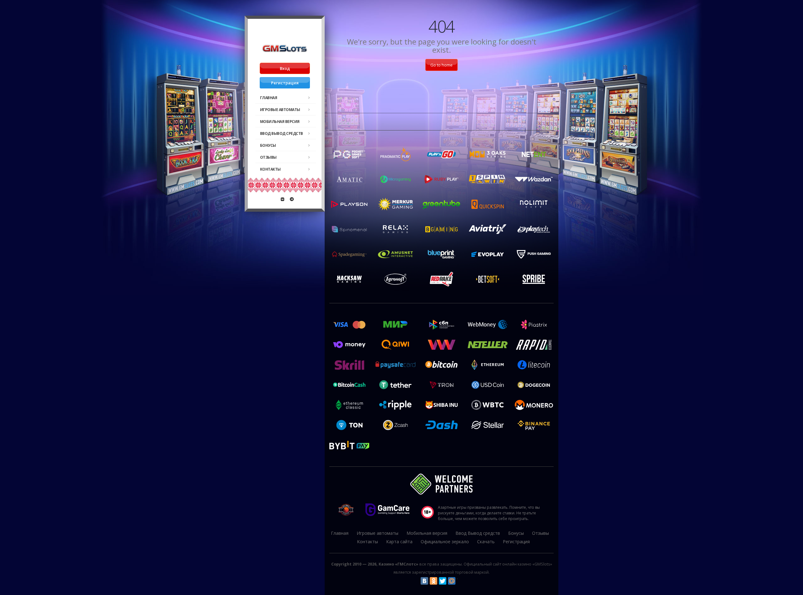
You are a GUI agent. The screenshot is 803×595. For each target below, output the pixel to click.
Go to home (441, 65)
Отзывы (268, 157)
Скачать (486, 542)
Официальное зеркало (445, 542)
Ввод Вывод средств (281, 133)
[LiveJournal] (461, 581)
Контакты (270, 169)
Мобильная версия (280, 121)
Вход (285, 68)
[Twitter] (442, 581)
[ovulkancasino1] (282, 199)
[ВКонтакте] (424, 581)
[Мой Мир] (451, 581)
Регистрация (285, 83)
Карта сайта (399, 542)
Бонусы (268, 145)
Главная (268, 97)
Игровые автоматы (280, 109)
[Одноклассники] (433, 581)
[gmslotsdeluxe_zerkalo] (291, 199)
